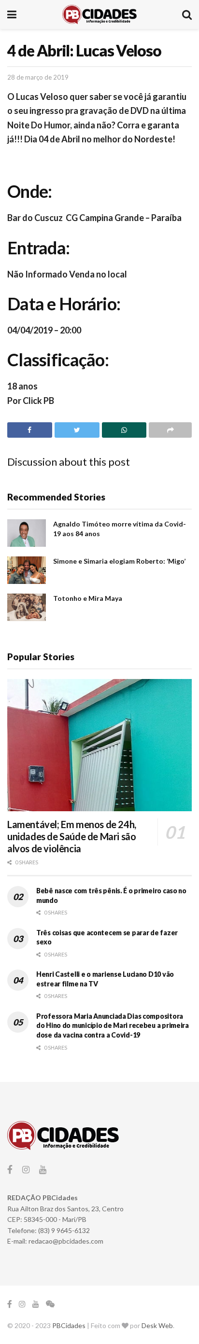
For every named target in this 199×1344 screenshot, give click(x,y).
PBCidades (68, 1325)
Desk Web (157, 1325)
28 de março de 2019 (38, 77)
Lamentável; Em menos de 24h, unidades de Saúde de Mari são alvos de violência (71, 836)
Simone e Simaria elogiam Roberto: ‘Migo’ (119, 561)
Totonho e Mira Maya (87, 598)
